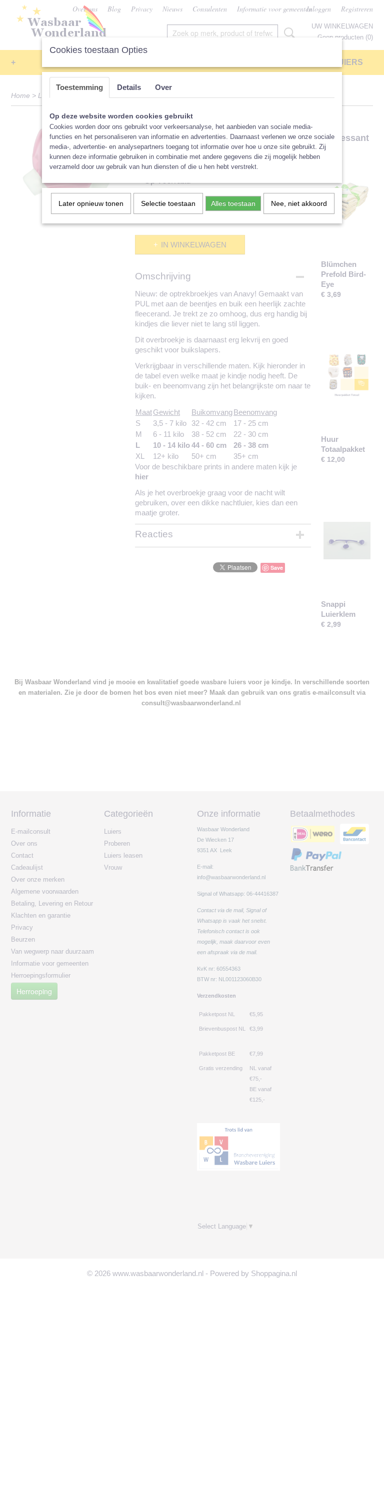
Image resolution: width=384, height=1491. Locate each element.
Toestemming (79, 87)
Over (163, 87)
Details (129, 87)
